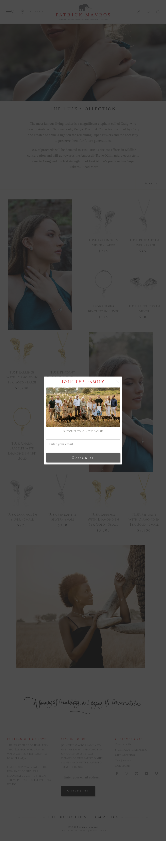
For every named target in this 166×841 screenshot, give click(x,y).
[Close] (117, 381)
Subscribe (83, 458)
